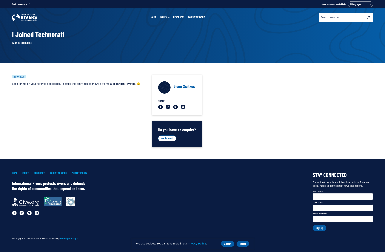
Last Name (318, 202)
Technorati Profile (123, 83)
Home (153, 17)
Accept (229, 244)
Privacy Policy (197, 243)
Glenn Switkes (184, 86)
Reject (244, 244)
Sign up (319, 228)
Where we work (196, 17)
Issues (25, 173)
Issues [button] (163, 17)
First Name (318, 191)
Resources (178, 17)
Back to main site (19, 4)
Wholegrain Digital (69, 238)
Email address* (320, 213)
